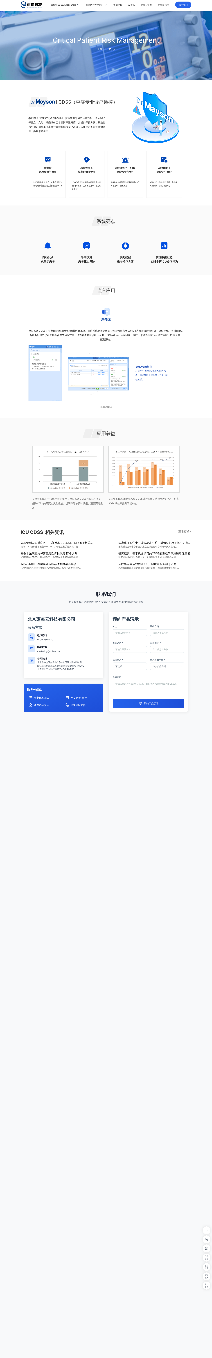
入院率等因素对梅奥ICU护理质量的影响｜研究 (147, 564)
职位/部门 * (155, 643)
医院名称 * (118, 643)
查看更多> (184, 531)
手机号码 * (155, 626)
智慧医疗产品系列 (94, 4)
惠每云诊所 (146, 4)
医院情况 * (118, 659)
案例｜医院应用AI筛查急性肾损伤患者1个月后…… (51, 553)
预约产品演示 (151, 703)
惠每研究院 (163, 4)
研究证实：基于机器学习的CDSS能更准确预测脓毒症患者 (154, 553)
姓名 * (116, 626)
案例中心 (117, 4)
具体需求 (117, 677)
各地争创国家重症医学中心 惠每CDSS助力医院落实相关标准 (57, 542)
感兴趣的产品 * (157, 659)
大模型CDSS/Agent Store (63, 4)
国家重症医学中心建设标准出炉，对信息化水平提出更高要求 (154, 542)
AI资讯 (131, 4)
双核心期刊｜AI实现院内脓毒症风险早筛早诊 (48, 564)
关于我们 (183, 4)
